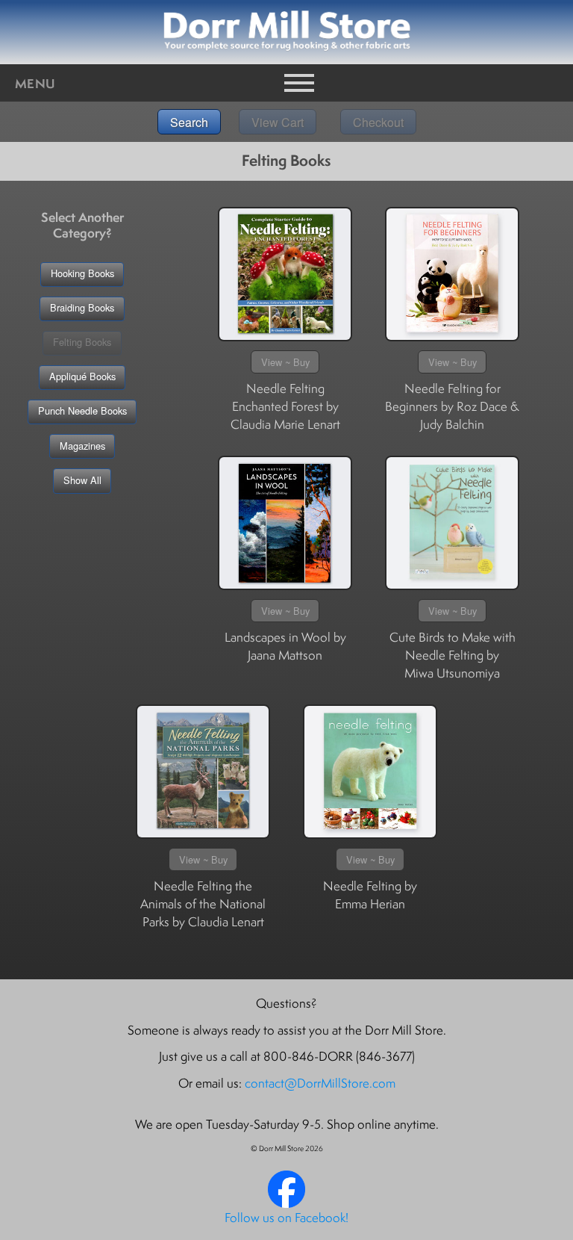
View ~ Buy (285, 362)
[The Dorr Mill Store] (286, 1203)
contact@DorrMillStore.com (320, 1083)
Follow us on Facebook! (286, 1217)
